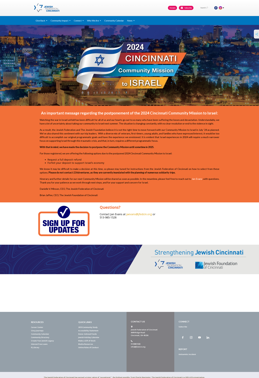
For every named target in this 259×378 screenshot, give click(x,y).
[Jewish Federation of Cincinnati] (47, 7)
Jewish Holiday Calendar (88, 337)
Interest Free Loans (39, 344)
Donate (172, 8)
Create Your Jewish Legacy (42, 340)
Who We (93, 20)
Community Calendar (114, 20)
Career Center (37, 327)
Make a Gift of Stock (86, 340)
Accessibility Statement (88, 330)
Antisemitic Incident (187, 354)
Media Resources (85, 344)
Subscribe (188, 8)
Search (203, 8)
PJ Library (35, 347)
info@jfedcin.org (138, 347)
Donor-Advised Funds (87, 334)
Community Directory (40, 337)
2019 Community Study (88, 327)
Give (40, 20)
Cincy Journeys (37, 330)
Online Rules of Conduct (88, 347)
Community (59, 20)
